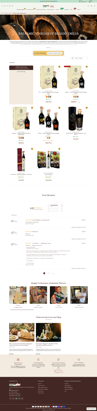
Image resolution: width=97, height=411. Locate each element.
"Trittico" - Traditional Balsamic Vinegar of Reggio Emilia (48, 134)
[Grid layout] (72, 58)
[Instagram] (5, 6)
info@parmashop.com (59, 372)
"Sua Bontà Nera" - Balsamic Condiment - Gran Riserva (76, 134)
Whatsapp (59, 369)
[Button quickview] (59, 67)
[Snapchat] (7, 6)
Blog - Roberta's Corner (42, 387)
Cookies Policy (41, 393)
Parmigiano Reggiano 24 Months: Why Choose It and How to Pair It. (47, 344)
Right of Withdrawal (68, 387)
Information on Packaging (43, 389)
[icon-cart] (91, 6)
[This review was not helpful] (84, 227)
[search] (88, 6)
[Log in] (94, 6)
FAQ (65, 391)
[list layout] (71, 58)
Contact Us (67, 383)
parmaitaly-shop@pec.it (15, 393)
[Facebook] (2, 6)
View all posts (48, 319)
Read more (48, 47)
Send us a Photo (41, 385)
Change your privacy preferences (48, 410)
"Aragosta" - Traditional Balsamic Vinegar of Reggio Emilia (21, 134)
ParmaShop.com (32, 408)
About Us (40, 383)
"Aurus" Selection (48, 174)
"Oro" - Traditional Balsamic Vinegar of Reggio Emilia (48, 93)
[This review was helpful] (82, 227)
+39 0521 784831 (59, 370)
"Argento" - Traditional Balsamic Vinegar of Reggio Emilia (76, 93)
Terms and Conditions (69, 389)
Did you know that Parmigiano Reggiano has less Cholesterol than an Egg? (21, 344)
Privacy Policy (40, 391)
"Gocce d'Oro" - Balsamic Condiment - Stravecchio (21, 174)
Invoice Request (68, 385)
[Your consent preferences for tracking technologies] (95, 409)
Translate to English (30, 223)
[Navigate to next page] (54, 274)
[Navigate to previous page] (42, 274)
